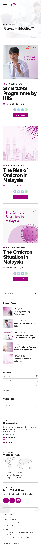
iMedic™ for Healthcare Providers (14, 522)
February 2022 (8, 381)
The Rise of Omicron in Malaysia (15, 175)
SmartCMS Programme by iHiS (19, 93)
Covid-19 (5, 529)
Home (5, 24)
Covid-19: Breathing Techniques (22, 313)
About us (12, 514)
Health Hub (6, 543)
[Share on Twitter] (18, 109)
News (20, 84)
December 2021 (8, 386)
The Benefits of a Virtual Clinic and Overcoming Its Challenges (24, 336)
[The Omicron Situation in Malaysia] (20, 225)
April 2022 (6, 376)
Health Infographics (13, 166)
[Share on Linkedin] (22, 109)
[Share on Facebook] (14, 109)
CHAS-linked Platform (11, 526)
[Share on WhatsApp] (26, 109)
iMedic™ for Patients (10, 519)
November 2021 (8, 390)
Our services (7, 517)
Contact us (16, 543)
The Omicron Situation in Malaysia (17, 257)
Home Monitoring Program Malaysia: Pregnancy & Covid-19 (25, 348)
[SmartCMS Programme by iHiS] (20, 62)
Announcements (11, 84)
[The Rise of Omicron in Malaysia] (20, 143)
